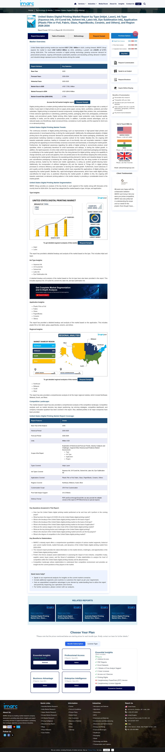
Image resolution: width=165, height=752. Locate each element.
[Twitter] (12, 735)
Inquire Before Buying (125, 88)
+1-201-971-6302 (132, 712)
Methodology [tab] (79, 36)
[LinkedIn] (4, 735)
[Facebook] (8, 735)
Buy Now (124, 53)
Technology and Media (100, 741)
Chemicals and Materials (101, 718)
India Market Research (48, 709)
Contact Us (130, 4)
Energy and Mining (99, 727)
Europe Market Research (49, 715)
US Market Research (48, 718)
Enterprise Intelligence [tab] (76, 679)
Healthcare (97, 732)
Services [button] (81, 4)
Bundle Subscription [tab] (75, 644)
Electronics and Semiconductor (103, 724)
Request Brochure (124, 79)
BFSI (95, 715)
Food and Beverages (100, 729)
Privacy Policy (92, 750)
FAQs (71, 724)
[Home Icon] (75, 3)
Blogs (43, 727)
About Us (113, 4)
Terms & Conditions (75, 709)
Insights (121, 4)
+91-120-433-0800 (132, 729)
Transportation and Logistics (102, 744)
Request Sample (82, 102)
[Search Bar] (145, 4)
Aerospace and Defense (101, 706)
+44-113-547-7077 (133, 721)
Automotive (97, 712)
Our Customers (73, 718)
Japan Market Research (49, 712)
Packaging (97, 735)
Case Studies (46, 732)
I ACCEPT (106, 750)
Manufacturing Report (48, 724)
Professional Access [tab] (75, 656)
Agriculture (97, 709)
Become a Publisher (75, 721)
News (71, 727)
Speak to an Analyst (125, 71)
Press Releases (46, 729)
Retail (95, 738)
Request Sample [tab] (99, 36)
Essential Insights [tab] (42, 656)
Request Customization (126, 62)
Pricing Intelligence (47, 721)
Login (138, 4)
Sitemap (71, 729)
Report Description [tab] (38, 36)
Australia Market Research (50, 706)
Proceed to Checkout (115, 688)
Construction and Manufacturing (103, 721)
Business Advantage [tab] (43, 679)
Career (71, 706)
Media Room (103, 4)
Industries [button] (92, 4)
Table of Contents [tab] (58, 36)
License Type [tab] (92, 644)
